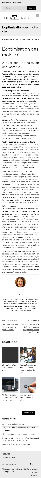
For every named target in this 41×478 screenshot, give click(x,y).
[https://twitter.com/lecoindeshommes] (33, 464)
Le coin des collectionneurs (13, 424)
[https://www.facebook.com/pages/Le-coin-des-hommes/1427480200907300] (30, 464)
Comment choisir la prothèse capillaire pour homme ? (10, 327)
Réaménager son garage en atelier (16, 444)
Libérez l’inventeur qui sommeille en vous (18, 434)
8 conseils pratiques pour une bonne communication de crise (28, 369)
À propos (6, 454)
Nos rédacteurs (9, 457)
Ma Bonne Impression (11, 469)
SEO (12, 224)
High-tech (35, 39)
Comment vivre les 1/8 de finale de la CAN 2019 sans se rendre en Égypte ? (30, 328)
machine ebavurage (13, 106)
